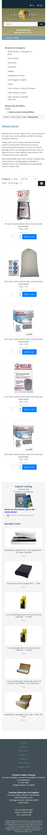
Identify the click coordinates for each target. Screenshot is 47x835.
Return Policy (23, 763)
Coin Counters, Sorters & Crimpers (22, 88)
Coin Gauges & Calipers (17, 80)
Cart (32, 5)
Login (41, 5)
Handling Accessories (16, 75)
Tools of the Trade (18, 117)
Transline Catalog (11, 38)
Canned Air (12, 67)
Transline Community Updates (21, 515)
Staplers (11, 71)
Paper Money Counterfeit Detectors (18, 98)
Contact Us (23, 759)
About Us (23, 755)
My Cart (23, 746)
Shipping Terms (23, 767)
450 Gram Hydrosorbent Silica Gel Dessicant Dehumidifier (23, 340)
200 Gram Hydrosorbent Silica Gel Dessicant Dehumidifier (23, 282)
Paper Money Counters (17, 92)
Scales (10, 84)
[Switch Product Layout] (41, 183)
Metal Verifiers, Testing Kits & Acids (20, 52)
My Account (23, 751)
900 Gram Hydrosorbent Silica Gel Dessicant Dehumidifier (23, 455)
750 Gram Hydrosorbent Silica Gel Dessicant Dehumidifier (23, 397)
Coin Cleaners (13, 58)
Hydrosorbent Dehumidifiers (21, 112)
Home (6, 117)
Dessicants (12, 62)
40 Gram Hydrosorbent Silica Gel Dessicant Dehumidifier (23, 225)
